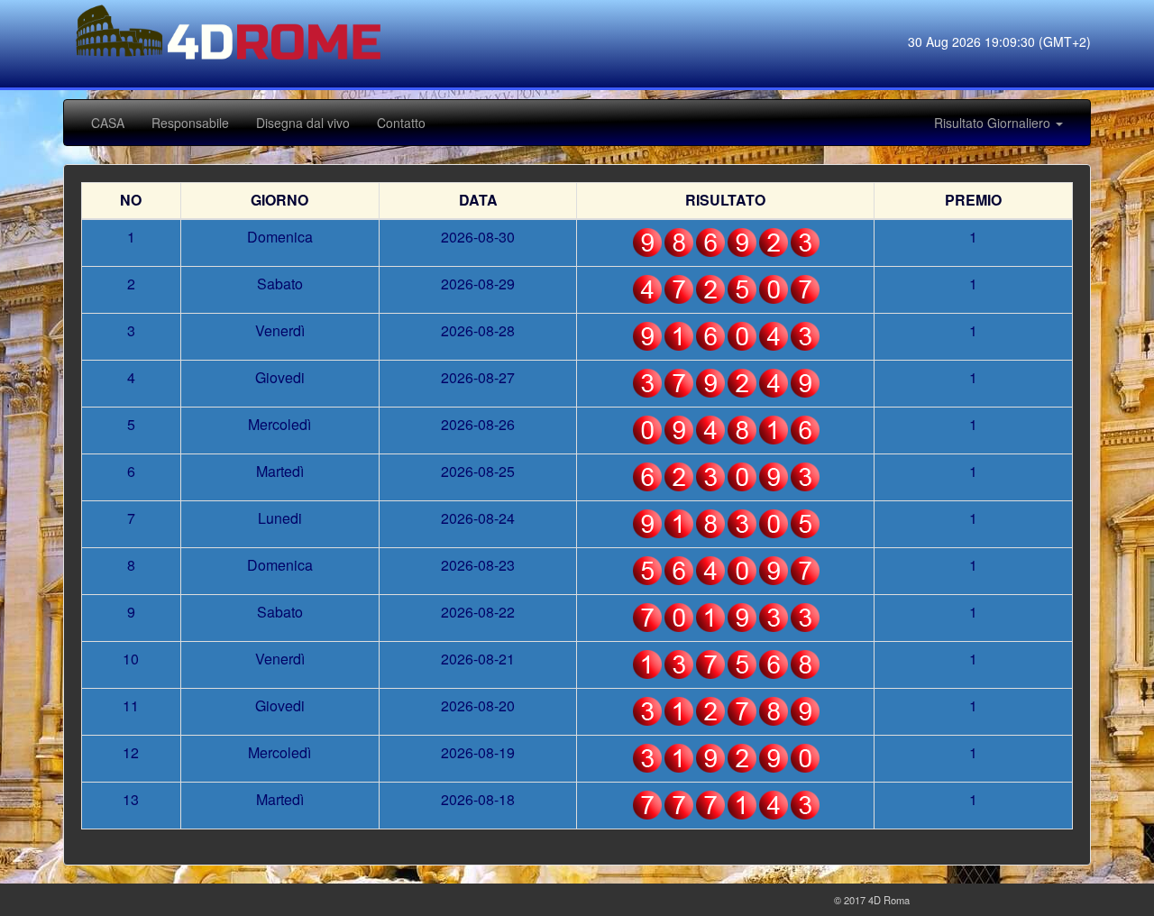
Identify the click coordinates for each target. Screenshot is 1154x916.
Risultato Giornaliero (994, 123)
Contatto (401, 123)
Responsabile (190, 123)
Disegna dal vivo (303, 123)
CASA (107, 123)
